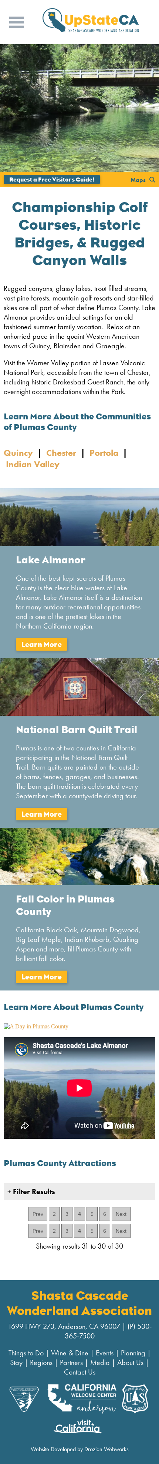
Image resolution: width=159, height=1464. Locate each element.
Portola (103, 452)
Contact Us (79, 1372)
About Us (130, 1362)
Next (121, 1214)
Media (100, 1362)
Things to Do (26, 1353)
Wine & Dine (69, 1353)
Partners (71, 1362)
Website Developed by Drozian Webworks (80, 1449)
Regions (41, 1362)
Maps (138, 179)
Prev (38, 1214)
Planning (133, 1353)
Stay (16, 1362)
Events (105, 1353)
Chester (61, 452)
